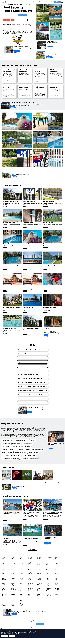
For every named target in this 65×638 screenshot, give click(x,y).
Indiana (3, 569)
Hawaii (38, 562)
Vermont (38, 594)
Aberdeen (3, 598)
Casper (21, 605)
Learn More (14, 176)
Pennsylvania (30, 588)
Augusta (29, 565)
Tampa (21, 565)
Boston (3, 577)
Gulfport (29, 578)
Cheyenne (21, 604)
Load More (32, 169)
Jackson (29, 577)
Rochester (21, 579)
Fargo (56, 584)
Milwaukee (12, 604)
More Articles (32, 549)
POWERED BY (15, 52)
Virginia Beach (48, 595)
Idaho (47, 562)
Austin (21, 599)
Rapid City (3, 596)
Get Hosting (50, 448)
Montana (47, 575)
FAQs (27, 627)
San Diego (39, 557)
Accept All (4, 635)
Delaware (3, 562)
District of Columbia (14, 562)
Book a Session (49, 46)
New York (39, 582)
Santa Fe (29, 585)
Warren (12, 579)
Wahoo (56, 579)
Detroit (12, 577)
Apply (51, 1)
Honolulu (38, 563)
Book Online (57, 1)
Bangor (47, 573)
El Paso (21, 600)
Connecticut (57, 554)
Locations (33, 1)
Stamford (56, 557)
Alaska (12, 554)
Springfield (4, 579)
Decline (12, 635)
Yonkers (38, 585)
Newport (47, 590)
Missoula (47, 578)
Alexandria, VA (13, 565)
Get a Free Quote (47, 542)
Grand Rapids (13, 578)
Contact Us (45, 1)
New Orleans (39, 570)
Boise (47, 563)
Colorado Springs (49, 557)
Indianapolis (4, 570)
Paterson (21, 585)
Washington (57, 594)
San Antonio (22, 596)
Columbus (30, 564)
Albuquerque (30, 583)
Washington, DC (13, 563)
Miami (21, 564)
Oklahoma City (13, 589)
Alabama (3, 554)
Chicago (56, 563)
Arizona (21, 554)
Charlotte (47, 583)
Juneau (12, 558)
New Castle (4, 565)
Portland (47, 570)
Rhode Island (48, 588)
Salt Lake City (30, 595)
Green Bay (12, 606)
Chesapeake (48, 598)
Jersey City (21, 584)
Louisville (30, 570)
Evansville (3, 573)
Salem (21, 590)
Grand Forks (57, 585)
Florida (21, 562)
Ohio (3, 588)
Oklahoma (13, 588)
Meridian (47, 564)
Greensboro (48, 585)
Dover (3, 563)
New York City (39, 583)
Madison (12, 605)
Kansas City (21, 573)
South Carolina (57, 588)
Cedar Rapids (13, 572)
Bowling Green (30, 573)
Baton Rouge (39, 572)
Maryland (56, 569)
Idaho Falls (48, 565)
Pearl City (38, 564)
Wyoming (21, 603)
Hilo (38, 565)
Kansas (21, 569)
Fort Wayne (4, 572)
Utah (29, 594)
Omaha (56, 577)
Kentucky (30, 569)
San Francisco (39, 558)
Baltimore (56, 570)
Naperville (56, 564)
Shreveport (39, 573)
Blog (31, 627)
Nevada (3, 582)
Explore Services (49, 57)
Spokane (56, 596)
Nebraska (56, 575)
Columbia (56, 590)
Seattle (56, 595)
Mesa (20, 558)
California (39, 554)
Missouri (38, 575)
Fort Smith (30, 558)
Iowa (12, 569)
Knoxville (12, 598)
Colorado (47, 554)
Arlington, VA (13, 564)
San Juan (38, 589)
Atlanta (29, 563)
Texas (21, 594)
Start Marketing (16, 50)
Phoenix (21, 557)
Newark (21, 583)
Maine (47, 569)
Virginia (47, 594)
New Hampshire (13, 582)
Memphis (12, 596)
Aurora (47, 558)
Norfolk (47, 596)
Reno (3, 585)
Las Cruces (30, 584)
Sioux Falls (3, 595)
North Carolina (48, 582)
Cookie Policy (17, 633)
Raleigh (47, 584)
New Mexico (30, 582)
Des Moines (13, 570)
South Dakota (4, 594)
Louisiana (39, 569)
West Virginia (4, 603)
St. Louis (38, 577)
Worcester (3, 578)
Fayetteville (30, 557)
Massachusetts (4, 575)
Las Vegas (3, 583)
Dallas (21, 598)
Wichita (21, 570)
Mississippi (30, 575)
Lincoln (56, 578)
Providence (48, 589)
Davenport (12, 573)
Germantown (57, 573)
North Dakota (57, 582)
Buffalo (38, 584)
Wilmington (4, 564)
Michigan (12, 575)
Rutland (38, 598)
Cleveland (3, 590)
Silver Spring (57, 572)
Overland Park (22, 572)
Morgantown (4, 606)
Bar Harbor (48, 572)
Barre (38, 596)
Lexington (30, 572)
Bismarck (56, 583)
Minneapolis (22, 577)
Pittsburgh (30, 590)
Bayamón (38, 590)
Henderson (4, 584)
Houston (21, 595)
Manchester (13, 583)
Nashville (12, 595)
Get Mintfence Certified (22, 20)
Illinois (56, 562)
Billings (47, 577)
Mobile (3, 558)
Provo (29, 598)
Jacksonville (21, 563)
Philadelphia (30, 589)
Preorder (46, 334)
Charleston (57, 589)
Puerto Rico (39, 588)
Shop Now (29, 411)
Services (39, 1)
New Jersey (22, 582)
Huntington (4, 605)
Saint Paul (21, 578)
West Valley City (31, 596)
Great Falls (48, 579)
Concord (12, 585)
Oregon (21, 588)
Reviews (36, 627)
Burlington (39, 595)
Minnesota (21, 575)
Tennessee (13, 594)
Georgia (29, 562)
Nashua (12, 584)
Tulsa (12, 590)
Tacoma (56, 598)
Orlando (21, 567)
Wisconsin (13, 4)
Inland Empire (39, 559)
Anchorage (12, 557)
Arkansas (30, 554)
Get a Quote (13, 107)
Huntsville (3, 557)
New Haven (57, 558)
